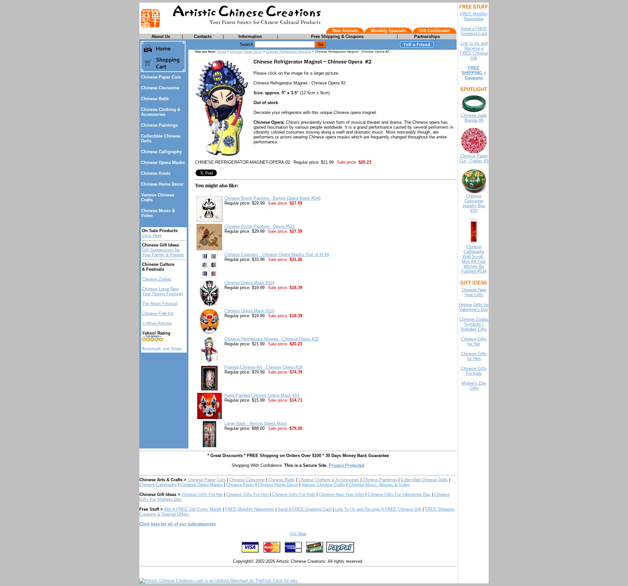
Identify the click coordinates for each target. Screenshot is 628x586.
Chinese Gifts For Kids (293, 494)
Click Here (152, 235)
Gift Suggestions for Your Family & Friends (163, 252)
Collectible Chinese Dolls (424, 479)
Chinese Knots (155, 173)
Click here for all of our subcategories (177, 524)
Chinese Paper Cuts (161, 77)
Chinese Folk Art (157, 313)
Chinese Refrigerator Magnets (288, 51)
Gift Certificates (434, 30)
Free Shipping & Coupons (337, 36)
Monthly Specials (388, 30)
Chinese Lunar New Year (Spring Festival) (162, 291)
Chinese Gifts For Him (247, 494)
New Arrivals (345, 30)
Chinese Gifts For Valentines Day (399, 494)
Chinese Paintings (159, 125)
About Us (160, 36)
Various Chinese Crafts (323, 484)
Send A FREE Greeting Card (304, 509)
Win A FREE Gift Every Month (192, 509)
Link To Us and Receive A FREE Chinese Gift (378, 509)
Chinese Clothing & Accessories (160, 112)
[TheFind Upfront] (218, 580)
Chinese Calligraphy (161, 151)
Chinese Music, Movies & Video (379, 484)
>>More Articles (157, 323)
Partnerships (427, 36)
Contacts (203, 36)
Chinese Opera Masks (163, 162)
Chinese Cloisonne (160, 87)
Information (250, 36)
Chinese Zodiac (156, 279)
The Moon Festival (159, 303)
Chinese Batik (155, 98)
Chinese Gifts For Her (202, 494)
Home (221, 51)
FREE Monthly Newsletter (249, 509)
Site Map (297, 533)
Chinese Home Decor (162, 184)
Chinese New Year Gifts (341, 494)
